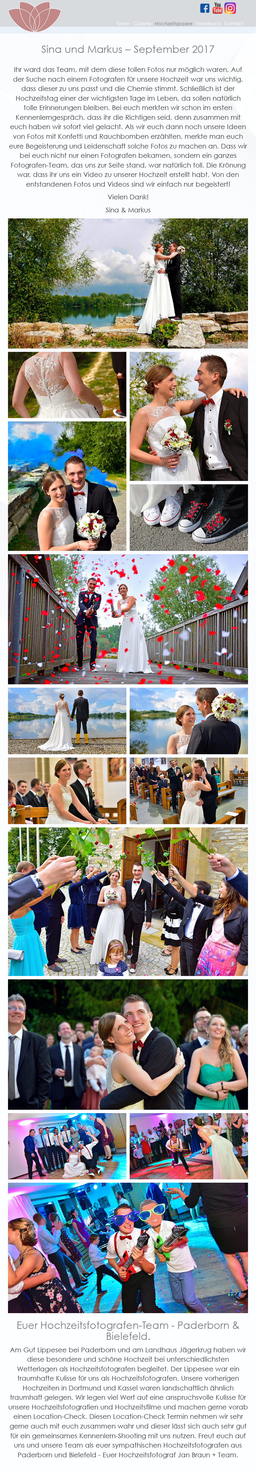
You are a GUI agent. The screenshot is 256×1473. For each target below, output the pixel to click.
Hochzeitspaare (174, 23)
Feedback (208, 23)
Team (123, 23)
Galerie (142, 23)
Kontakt (233, 23)
